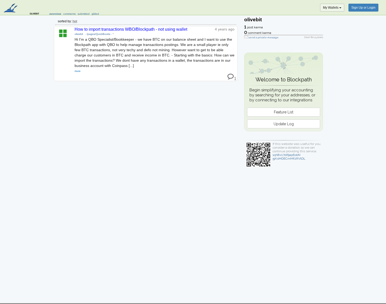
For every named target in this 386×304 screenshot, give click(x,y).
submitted (84, 13)
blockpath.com (11, 8)
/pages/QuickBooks (98, 34)
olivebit (79, 34)
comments (69, 13)
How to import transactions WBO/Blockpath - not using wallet (131, 29)
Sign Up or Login (363, 7)
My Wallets (331, 7)
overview (55, 13)
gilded (95, 13)
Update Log (284, 124)
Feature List (283, 112)
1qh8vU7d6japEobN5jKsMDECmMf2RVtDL (289, 156)
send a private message (264, 37)
